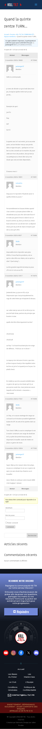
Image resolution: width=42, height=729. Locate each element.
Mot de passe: (10, 515)
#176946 (34, 60)
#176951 (34, 177)
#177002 (34, 448)
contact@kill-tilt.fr (23, 695)
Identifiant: (8, 508)
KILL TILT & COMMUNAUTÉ (25, 34)
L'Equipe (29, 682)
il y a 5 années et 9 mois (24, 45)
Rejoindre (22, 611)
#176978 (34, 276)
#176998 (34, 399)
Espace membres (10, 37)
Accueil (6, 34)
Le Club (12, 682)
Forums (12, 34)
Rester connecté (12, 523)
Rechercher (32, 535)
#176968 (34, 235)
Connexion (10, 527)
